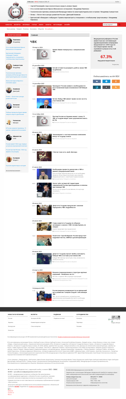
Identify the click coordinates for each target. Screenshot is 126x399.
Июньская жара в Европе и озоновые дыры (14, 82)
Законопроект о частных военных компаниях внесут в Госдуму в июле (69, 135)
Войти (117, 2)
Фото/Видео (57, 24)
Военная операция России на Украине (65, 103)
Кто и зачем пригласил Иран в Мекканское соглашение (15, 48)
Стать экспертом (35, 326)
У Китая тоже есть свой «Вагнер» (65, 152)
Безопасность (45, 302)
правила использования (36, 386)
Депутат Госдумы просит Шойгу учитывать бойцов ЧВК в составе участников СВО (69, 255)
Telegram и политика (69, 179)
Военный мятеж (58, 179)
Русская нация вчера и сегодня (16, 165)
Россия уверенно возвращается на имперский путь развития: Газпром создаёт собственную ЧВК (70, 292)
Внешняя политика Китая (61, 72)
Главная (34, 35)
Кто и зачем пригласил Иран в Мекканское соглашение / (60, 9)
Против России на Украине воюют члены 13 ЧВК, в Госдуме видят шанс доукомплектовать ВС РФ (70, 118)
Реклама (79, 326)
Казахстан (11, 330)
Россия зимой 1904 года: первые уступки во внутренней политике (16, 145)
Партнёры (79, 322)
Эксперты (17, 24)
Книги (41, 24)
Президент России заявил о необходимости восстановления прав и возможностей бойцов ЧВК (70, 88)
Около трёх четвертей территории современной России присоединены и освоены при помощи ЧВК (70, 185)
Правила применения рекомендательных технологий (73, 337)
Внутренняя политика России (62, 278)
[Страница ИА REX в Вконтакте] (97, 81)
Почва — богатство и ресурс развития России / (55, 15)
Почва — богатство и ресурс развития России (15, 97)
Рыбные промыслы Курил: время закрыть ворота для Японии (16, 113)
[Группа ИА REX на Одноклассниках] (116, 81)
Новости (9, 24)
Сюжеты (48, 24)
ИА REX (17, 386)
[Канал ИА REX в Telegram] (106, 81)
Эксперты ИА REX (36, 318)
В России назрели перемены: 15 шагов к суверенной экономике (16, 129)
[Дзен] (106, 87)
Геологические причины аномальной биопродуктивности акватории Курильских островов (16, 75)
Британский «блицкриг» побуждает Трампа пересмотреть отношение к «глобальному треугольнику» (15, 56)
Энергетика (57, 300)
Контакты (79, 318)
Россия (10, 318)
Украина (10, 322)
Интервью (26, 24)
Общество (41, 29)
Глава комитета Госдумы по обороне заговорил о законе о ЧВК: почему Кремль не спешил (69, 225)
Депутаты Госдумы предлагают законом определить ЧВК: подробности (68, 206)
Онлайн (67, 24)
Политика (26, 29)
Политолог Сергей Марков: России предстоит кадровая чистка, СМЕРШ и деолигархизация (69, 236)
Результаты (115, 64)
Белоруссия (11, 326)
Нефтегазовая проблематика (69, 300)
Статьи (34, 24)
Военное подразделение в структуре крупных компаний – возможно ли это (70, 273)
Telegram (19, 29)
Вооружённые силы (65, 280)
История (56, 193)
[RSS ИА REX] (116, 87)
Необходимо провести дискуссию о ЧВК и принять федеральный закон (68, 170)
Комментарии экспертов (38, 322)
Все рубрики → (49, 29)
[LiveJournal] (97, 87)
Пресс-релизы (11, 29)
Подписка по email (59, 318)
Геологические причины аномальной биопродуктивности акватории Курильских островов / (74, 12)
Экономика (33, 29)
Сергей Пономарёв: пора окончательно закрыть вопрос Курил (54, 6)
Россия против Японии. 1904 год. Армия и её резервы (16, 151)
